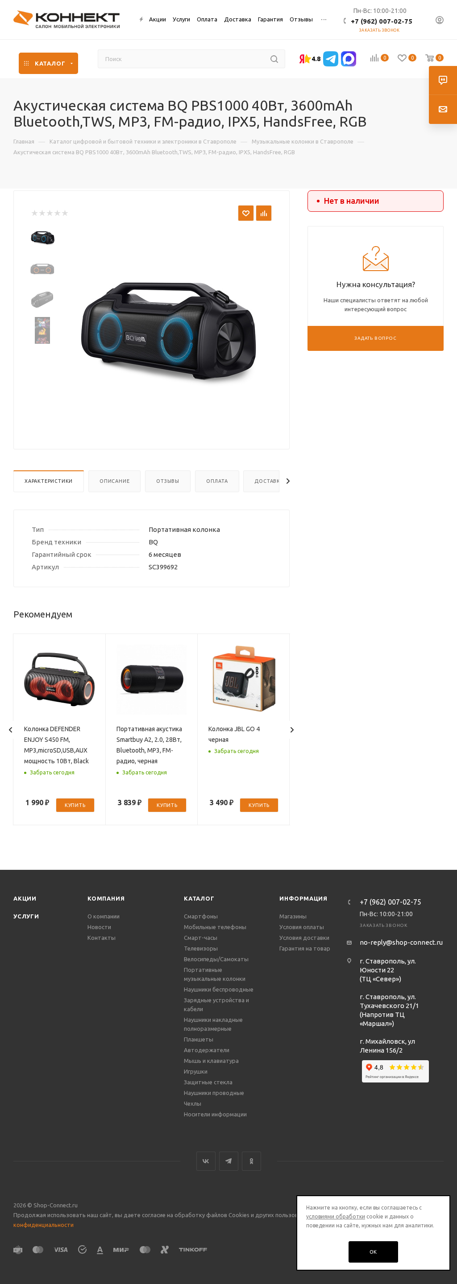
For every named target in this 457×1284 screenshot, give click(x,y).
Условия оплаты (301, 927)
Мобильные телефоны (215, 927)
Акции (25, 898)
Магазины (293, 916)
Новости (99, 927)
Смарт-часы (200, 937)
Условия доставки (304, 937)
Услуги (26, 916)
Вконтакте (206, 1161)
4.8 (316, 59)
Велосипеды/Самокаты (216, 959)
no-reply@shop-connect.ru (401, 942)
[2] (42, 213)
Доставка (268, 481)
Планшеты (198, 1039)
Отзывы (167, 481)
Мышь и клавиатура (211, 1061)
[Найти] (274, 58)
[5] (64, 213)
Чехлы (192, 1103)
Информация (303, 898)
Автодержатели (206, 1050)
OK (374, 1252)
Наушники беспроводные (218, 989)
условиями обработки (335, 1216)
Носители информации (215, 1114)
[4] (57, 213)
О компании (103, 916)
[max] (348, 58)
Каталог (199, 898)
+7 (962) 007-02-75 (381, 21)
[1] (34, 213)
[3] (49, 213)
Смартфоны (201, 916)
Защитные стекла (208, 1082)
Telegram (228, 1161)
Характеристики (49, 481)
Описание (114, 481)
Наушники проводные (214, 1093)
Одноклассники (251, 1161)
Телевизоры (201, 948)
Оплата (217, 481)
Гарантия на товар (304, 948)
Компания (106, 898)
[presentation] (11, 730)
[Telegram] (330, 58)
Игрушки (196, 1071)
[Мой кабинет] (440, 21)
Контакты (101, 937)
